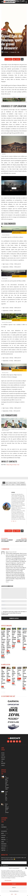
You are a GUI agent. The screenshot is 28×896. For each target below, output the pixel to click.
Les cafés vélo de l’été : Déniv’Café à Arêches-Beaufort (3, 677)
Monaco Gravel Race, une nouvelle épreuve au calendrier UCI (14, 637)
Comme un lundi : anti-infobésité (8, 674)
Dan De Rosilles (24, 649)
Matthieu (18, 642)
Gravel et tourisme (16, 484)
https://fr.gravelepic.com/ (13, 464)
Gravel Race (24, 688)
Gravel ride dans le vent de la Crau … (6, 796)
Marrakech (23, 484)
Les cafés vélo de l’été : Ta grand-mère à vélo (13, 675)
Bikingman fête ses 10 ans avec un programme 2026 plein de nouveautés (9, 640)
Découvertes (7, 31)
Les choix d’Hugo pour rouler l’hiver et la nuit (21, 540)
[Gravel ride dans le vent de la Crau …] (2, 792)
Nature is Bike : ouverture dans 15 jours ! (19, 635)
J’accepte (14, 188)
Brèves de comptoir (8, 680)
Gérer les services (8, 880)
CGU (12, 894)
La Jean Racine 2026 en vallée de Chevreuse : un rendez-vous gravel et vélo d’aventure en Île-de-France (3, 642)
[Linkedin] (17, 741)
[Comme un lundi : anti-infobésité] (9, 668)
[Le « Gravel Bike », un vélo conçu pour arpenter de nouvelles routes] (2, 777)
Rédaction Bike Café (3, 657)
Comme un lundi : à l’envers (19, 673)
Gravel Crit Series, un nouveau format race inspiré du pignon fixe (25, 678)
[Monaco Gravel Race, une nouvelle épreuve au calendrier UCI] (14, 629)
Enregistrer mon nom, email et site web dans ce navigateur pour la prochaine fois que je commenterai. (14, 613)
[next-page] (4, 661)
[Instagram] (13, 521)
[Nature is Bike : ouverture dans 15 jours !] (19, 629)
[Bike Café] (14, 738)
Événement (22, 482)
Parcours (3, 29)
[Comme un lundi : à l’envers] (19, 668)
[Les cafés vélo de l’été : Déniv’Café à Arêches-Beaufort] (3, 668)
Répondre (7, 581)
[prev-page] (2, 661)
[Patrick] (2, 52)
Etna (18, 482)
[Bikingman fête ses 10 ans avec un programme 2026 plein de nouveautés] (9, 629)
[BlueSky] (20, 741)
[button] (26, 868)
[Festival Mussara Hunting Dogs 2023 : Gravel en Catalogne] (25, 629)
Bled (7, 482)
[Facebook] (11, 521)
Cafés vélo (2, 686)
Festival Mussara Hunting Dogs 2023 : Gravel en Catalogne (25, 638)
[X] (15, 521)
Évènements (3, 655)
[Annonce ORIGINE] (14, 100)
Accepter (14, 884)
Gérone (3, 484)
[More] (22, 59)
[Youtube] (14, 741)
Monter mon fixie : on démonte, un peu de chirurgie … (7, 808)
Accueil (2, 31)
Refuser (14, 887)
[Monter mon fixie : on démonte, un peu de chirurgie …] (2, 804)
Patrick (6, 52)
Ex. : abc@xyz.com (4, 865)
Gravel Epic (8, 484)
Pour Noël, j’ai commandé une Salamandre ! (7, 540)
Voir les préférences (14, 891)
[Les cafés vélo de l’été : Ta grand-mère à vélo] (14, 668)
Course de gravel (12, 482)
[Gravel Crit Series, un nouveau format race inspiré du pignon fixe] (25, 668)
